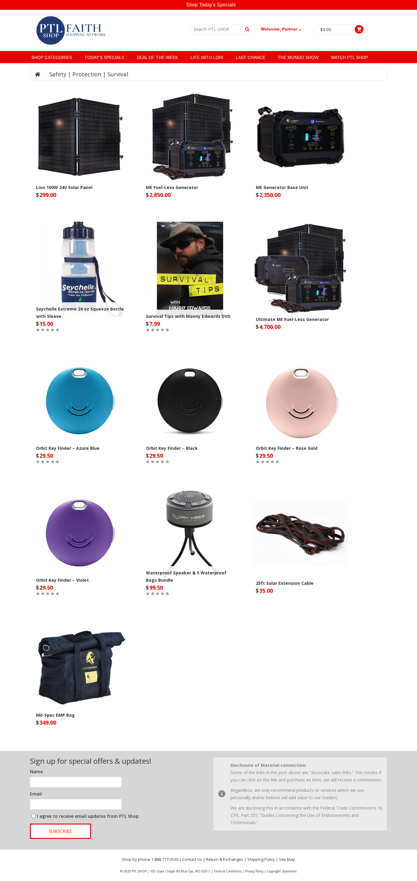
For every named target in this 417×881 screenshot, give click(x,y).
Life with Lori (206, 57)
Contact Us (192, 859)
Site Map (287, 859)
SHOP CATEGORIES (51, 57)
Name (36, 771)
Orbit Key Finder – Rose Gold (286, 448)
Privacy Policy (254, 871)
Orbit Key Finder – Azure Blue (68, 448)
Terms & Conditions (227, 871)
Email (36, 794)
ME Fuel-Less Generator (172, 187)
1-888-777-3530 (164, 859)
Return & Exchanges (224, 859)
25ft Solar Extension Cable (285, 583)
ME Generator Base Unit (282, 187)
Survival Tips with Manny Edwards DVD (188, 316)
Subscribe (60, 831)
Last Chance (250, 57)
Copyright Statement (282, 871)
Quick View (80, 124)
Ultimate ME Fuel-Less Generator (292, 319)
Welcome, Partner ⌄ (281, 29)
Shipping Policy (261, 859)
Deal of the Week (157, 57)
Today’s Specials (104, 57)
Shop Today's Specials (211, 4)
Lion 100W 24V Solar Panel (64, 187)
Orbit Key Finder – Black (172, 448)
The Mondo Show (298, 57)
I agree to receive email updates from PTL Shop (88, 816)
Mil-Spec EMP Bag (55, 715)
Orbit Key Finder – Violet (62, 580)
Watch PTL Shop (349, 57)
